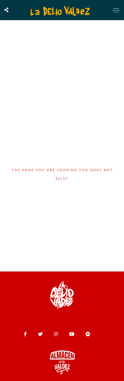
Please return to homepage (62, 192)
